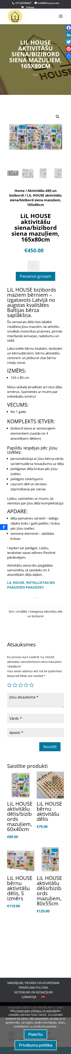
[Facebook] (3, 527)
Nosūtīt (50, 746)
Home (20, 190)
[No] (66, 1030)
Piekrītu (35, 1034)
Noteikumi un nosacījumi (33, 992)
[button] (57, 116)
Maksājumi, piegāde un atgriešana (33, 983)
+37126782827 (23, 3)
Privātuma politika (33, 987)
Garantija (29, 997)
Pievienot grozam (35, 276)
